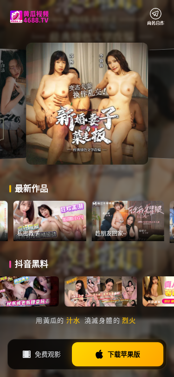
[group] (65, 221)
